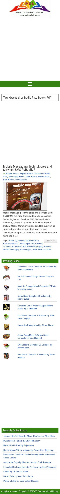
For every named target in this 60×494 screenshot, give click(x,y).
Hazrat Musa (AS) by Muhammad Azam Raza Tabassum (28, 450)
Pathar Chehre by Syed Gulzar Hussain (20, 481)
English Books (26, 173)
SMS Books (8, 180)
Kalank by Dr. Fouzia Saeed (15, 471)
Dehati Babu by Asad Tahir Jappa (18, 476)
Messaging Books (16, 177)
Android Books (12, 173)
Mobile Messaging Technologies (17, 249)
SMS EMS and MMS (42, 249)
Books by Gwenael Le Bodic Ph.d (24, 240)
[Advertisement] (30, 48)
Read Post (50, 241)
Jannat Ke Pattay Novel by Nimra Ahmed (36, 325)
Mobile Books (44, 177)
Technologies (21, 180)
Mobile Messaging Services (39, 246)
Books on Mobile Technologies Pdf (18, 243)
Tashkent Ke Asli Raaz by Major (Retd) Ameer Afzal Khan (29, 436)
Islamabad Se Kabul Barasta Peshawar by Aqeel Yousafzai (29, 467)
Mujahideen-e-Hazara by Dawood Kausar (21, 441)
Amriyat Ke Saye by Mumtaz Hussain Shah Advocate (27, 462)
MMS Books (31, 177)
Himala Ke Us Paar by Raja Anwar (18, 445)
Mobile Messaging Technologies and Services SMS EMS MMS (27, 168)
